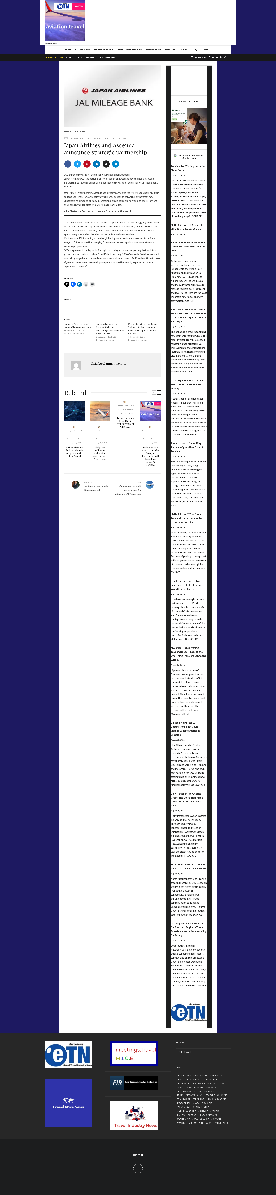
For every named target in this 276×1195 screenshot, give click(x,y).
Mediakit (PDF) (188, 49)
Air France (211, 1079)
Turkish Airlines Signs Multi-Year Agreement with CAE (125, 422)
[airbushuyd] (74, 411)
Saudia (205, 1119)
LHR (207, 1107)
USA (209, 1123)
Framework (184, 1099)
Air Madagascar (186, 1083)
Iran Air (208, 1103)
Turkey (181, 1123)
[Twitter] (213, 57)
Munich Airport (186, 1111)
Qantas (181, 1115)
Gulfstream (184, 1103)
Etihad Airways (186, 1095)
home (68, 49)
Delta (198, 1091)
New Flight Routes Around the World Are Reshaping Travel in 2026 (188, 246)
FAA (201, 1095)
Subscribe (171, 49)
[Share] (67, 164)
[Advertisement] (173, 22)
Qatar (192, 1115)
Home (69, 57)
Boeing (199, 1087)
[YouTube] (217, 57)
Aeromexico (184, 1075)
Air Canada (194, 1079)
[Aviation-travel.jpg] (150, 411)
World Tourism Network (88, 57)
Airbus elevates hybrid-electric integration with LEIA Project (74, 452)
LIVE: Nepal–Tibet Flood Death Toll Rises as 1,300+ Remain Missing (188, 384)
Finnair (222, 1095)
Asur (180, 1087)
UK (190, 1123)
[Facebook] (209, 57)
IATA (197, 1103)
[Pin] (87, 164)
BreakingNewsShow (130, 49)
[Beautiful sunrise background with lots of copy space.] (100, 411)
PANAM (215, 1111)
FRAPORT (199, 1099)
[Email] (106, 164)
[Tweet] (77, 164)
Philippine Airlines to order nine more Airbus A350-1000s (100, 453)
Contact (206, 49)
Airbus (181, 1079)
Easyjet (209, 1091)
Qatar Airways (208, 1115)
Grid (210, 1099)
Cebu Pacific (184, 1091)
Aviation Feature (102, 138)
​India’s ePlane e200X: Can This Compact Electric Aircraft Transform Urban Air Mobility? (150, 456)
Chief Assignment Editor (80, 138)
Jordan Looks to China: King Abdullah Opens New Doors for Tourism (188, 447)
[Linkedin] (221, 57)
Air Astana (201, 1075)
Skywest (218, 1119)
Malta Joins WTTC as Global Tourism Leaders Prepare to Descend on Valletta (186, 518)
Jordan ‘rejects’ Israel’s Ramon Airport (96, 486)
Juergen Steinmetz (74, 431)
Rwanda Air (183, 1119)
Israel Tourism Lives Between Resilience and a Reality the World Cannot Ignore (187, 585)
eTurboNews (82, 49)
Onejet (204, 1111)
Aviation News (126, 409)
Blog (189, 1087)
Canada (211, 1087)
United (199, 1123)
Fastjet (210, 1095)
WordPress (221, 1123)
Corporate (111, 57)
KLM (199, 1107)
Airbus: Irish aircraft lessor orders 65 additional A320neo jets (128, 488)
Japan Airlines (185, 1107)
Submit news (153, 49)
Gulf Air (221, 1099)
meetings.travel (104, 49)
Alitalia (219, 1083)
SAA (196, 1119)
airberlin (216, 1075)
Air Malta (205, 1083)
